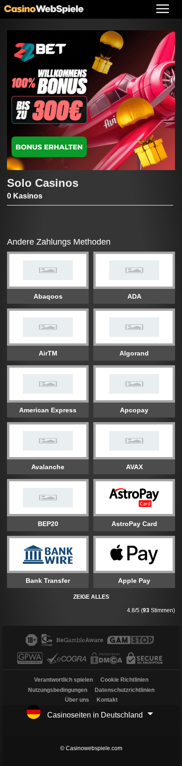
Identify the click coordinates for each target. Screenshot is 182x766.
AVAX (134, 467)
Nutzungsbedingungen (57, 690)
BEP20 (48, 523)
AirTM (48, 353)
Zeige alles (91, 597)
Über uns (77, 700)
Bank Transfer (48, 580)
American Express (48, 410)
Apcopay (134, 410)
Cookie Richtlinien (124, 680)
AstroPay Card (134, 523)
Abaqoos (48, 296)
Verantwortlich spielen (63, 680)
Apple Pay (134, 580)
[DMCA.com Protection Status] (108, 661)
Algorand (134, 353)
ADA (134, 296)
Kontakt (107, 700)
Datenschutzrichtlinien (124, 690)
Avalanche (47, 467)
